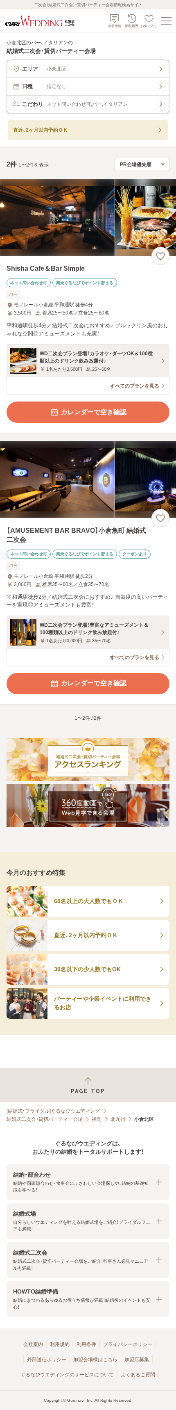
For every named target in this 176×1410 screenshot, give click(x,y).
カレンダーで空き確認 (93, 411)
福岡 (97, 1119)
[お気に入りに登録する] (160, 256)
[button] (88, 1182)
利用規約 (60, 1344)
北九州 (118, 1119)
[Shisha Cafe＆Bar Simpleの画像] (88, 217)
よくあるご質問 (138, 1375)
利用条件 (86, 1344)
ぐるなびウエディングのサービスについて (67, 1375)
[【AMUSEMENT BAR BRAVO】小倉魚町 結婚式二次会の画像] (88, 479)
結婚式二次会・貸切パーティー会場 (45, 1119)
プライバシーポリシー (127, 1344)
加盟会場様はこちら (95, 1359)
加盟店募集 (136, 1359)
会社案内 (33, 1344)
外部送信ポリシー (46, 1359)
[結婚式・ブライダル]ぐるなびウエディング (53, 1111)
